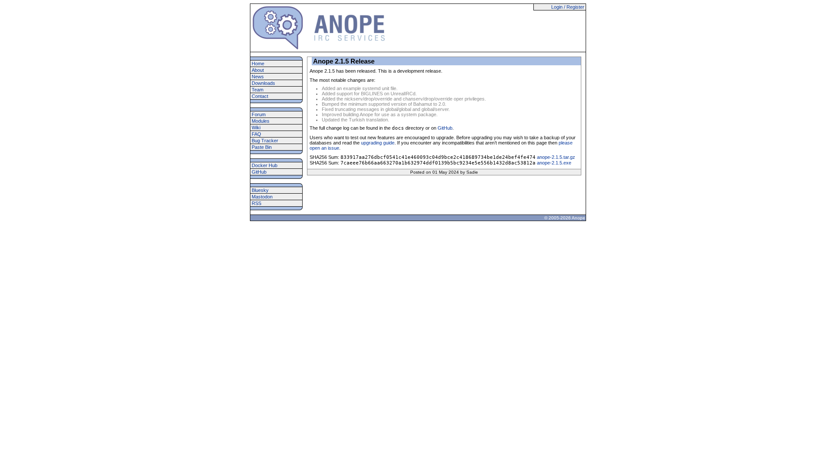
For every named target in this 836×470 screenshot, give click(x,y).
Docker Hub (264, 165)
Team (257, 89)
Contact (260, 96)
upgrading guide (377, 142)
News (258, 76)
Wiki (256, 127)
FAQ (256, 134)
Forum (259, 114)
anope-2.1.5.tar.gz (556, 157)
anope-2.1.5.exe (554, 162)
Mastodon (262, 196)
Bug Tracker (265, 140)
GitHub (259, 172)
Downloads (263, 83)
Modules (261, 121)
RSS (256, 203)
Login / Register (567, 7)
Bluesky (260, 190)
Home (258, 63)
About (258, 70)
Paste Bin (262, 147)
